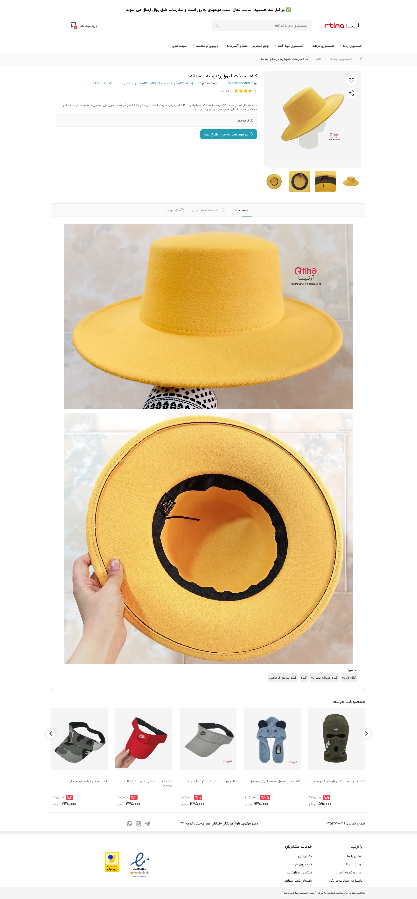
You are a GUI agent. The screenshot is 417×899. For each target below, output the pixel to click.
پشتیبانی (305, 856)
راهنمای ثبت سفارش (297, 881)
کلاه (318, 58)
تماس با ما (354, 856)
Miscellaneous (239, 83)
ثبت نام (85, 25)
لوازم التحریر (261, 45)
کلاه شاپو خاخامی (135, 83)
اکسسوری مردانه (323, 45)
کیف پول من (302, 864)
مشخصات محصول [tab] (207, 210)
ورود (94, 25)
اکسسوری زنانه (352, 45)
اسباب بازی (179, 45)
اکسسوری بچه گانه (291, 45)
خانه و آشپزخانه (237, 45)
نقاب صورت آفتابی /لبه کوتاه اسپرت (212, 781)
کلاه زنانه (192, 83)
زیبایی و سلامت (207, 45)
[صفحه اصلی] (361, 58)
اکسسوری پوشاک (341, 58)
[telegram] (147, 824)
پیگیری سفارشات (299, 872)
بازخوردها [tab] (173, 210)
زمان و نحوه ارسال (349, 872)
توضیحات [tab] (241, 210)
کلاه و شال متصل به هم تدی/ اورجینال (275, 781)
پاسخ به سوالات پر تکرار (345, 881)
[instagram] (138, 824)
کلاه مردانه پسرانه (171, 83)
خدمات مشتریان (298, 846)
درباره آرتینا (354, 864)
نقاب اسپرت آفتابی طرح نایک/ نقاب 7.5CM (148, 784)
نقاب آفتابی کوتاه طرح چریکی (88, 781)
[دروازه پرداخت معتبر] (112, 861)
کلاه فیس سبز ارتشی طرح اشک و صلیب (337, 781)
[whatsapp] (129, 824)
